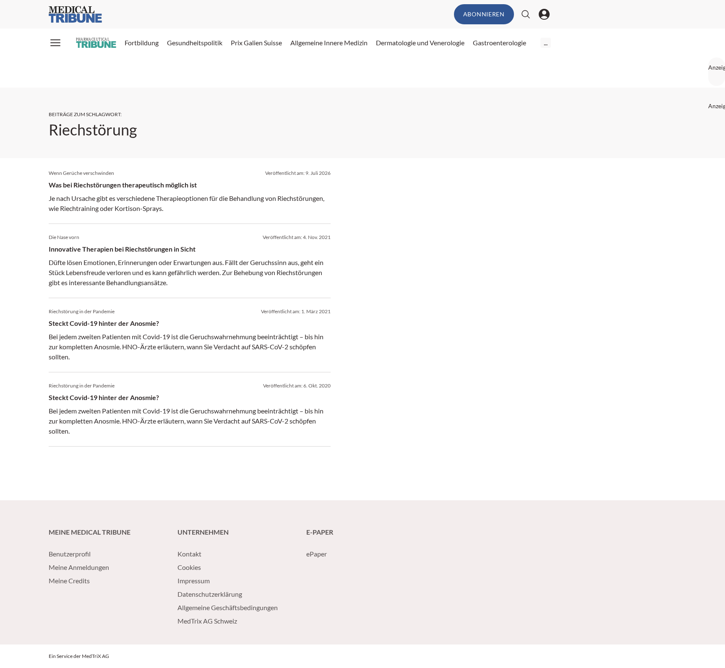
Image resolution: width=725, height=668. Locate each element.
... (546, 43)
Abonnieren (484, 14)
